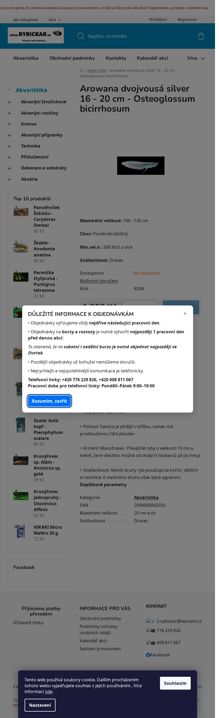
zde (48, 691)
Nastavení (40, 705)
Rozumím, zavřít (49, 401)
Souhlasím (175, 683)
